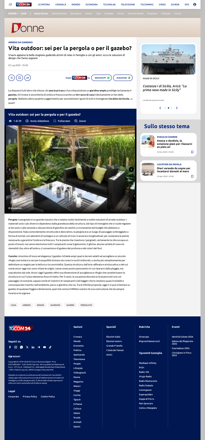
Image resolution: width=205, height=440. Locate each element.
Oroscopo (144, 336)
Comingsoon (145, 390)
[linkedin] (33, 347)
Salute (77, 413)
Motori (77, 386)
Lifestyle (78, 368)
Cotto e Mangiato (148, 408)
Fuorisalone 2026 (180, 348)
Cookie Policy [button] (48, 396)
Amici (109, 354)
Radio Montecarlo (148, 381)
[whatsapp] (21, 347)
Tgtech (77, 399)
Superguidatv (146, 394)
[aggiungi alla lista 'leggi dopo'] (19, 78)
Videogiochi (80, 372)
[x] (27, 347)
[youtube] (44, 347)
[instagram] (15, 347)
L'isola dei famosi (115, 350)
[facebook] (10, 347)
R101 (141, 367)
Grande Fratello (114, 345)
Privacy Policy (30, 396)
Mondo (77, 341)
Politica (77, 350)
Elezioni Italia (113, 336)
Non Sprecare (146, 403)
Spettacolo (79, 354)
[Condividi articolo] (11, 78)
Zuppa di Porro (146, 399)
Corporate (13, 396)
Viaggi (77, 390)
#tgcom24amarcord (149, 341)
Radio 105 (144, 372)
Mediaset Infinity (147, 363)
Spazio (77, 426)
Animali (77, 422)
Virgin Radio (145, 376)
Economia (78, 345)
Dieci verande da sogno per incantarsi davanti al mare (173, 170)
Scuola (77, 417)
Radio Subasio (146, 385)
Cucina (77, 395)
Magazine (78, 381)
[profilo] (195, 4)
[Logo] (24, 5)
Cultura (77, 408)
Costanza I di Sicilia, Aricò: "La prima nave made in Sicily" (165, 88)
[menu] (10, 4)
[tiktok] (50, 347)
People (77, 363)
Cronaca (78, 336)
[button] (37, 121)
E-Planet (78, 404)
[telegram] (38, 347)
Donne (77, 377)
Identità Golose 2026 (182, 336)
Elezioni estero (114, 341)
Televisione (79, 359)
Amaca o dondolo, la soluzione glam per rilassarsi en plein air (174, 143)
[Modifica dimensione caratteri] (27, 78)
